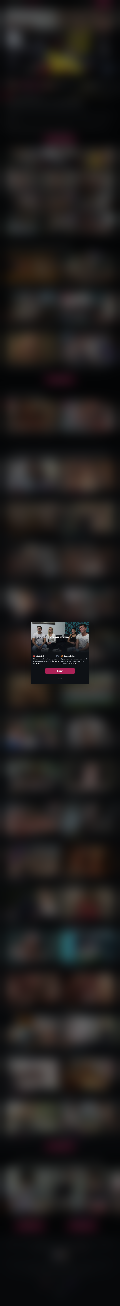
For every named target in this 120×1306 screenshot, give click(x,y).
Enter (60, 671)
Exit (60, 679)
